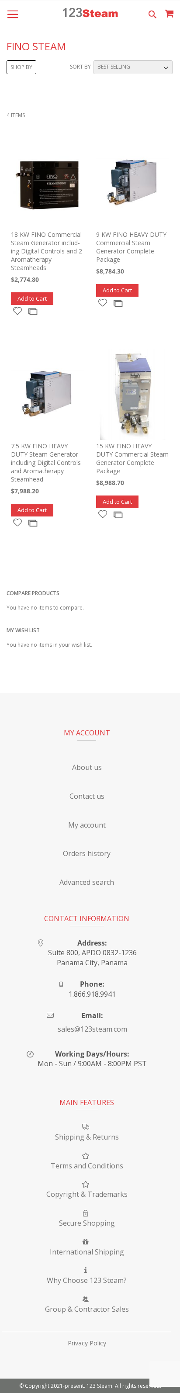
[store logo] (90, 13)
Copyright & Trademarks (87, 1194)
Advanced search (86, 882)
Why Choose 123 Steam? (87, 1280)
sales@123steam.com (92, 1029)
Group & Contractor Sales (87, 1309)
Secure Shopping (87, 1223)
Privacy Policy (87, 1343)
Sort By (80, 66)
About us (87, 767)
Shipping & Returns (87, 1137)
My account (87, 825)
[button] (17, 310)
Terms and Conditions (87, 1166)
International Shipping (87, 1252)
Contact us (86, 796)
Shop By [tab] (21, 67)
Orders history (87, 853)
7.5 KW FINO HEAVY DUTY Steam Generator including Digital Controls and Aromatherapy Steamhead (46, 462)
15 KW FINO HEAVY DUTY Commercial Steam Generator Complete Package (132, 458)
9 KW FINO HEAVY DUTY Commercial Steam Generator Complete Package (131, 246)
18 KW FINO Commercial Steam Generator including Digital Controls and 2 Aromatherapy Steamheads (46, 251)
